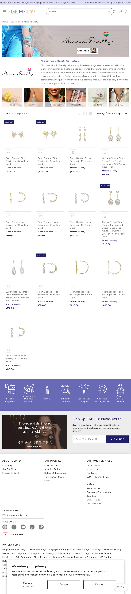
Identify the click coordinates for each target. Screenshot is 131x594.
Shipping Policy (52, 469)
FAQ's (47, 480)
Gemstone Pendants (86, 557)
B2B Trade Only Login (98, 476)
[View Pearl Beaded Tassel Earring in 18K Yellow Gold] (82, 133)
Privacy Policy (51, 465)
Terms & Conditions (54, 476)
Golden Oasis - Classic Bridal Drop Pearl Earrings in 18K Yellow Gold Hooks (114, 162)
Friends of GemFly (11, 473)
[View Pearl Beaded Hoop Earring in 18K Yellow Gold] (17, 197)
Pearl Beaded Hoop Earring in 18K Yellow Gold (17, 225)
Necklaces (55, 104)
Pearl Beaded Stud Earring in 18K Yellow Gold (17, 161)
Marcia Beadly (31, 22)
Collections (16, 22)
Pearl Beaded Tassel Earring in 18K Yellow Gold (81, 161)
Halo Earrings (64, 553)
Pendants (97, 104)
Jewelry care (93, 488)
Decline (99, 584)
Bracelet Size (93, 499)
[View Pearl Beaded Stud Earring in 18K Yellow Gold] (17, 133)
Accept (64, 584)
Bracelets (76, 104)
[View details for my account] (120, 13)
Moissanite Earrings (102, 553)
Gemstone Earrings (12, 553)
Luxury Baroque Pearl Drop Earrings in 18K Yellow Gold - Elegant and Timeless (17, 296)
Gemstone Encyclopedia (99, 492)
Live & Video (17, 534)
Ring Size (91, 496)
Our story (7, 465)
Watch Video (83, 51)
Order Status (93, 465)
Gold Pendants (23, 557)
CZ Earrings (31, 553)
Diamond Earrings (113, 549)
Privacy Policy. (81, 574)
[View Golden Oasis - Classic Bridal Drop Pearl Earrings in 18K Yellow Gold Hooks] (114, 133)
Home (5, 22)
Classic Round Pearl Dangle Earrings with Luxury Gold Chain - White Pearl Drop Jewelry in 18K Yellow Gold (113, 229)
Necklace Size (94, 503)
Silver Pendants (42, 557)
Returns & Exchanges (55, 473)
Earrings (33, 104)
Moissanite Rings (80, 549)
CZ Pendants (106, 557)
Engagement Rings (59, 549)
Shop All (119, 104)
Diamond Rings (18, 549)
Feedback (92, 473)
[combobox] (80, 11)
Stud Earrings (47, 553)
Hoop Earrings (82, 553)
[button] (127, 11)
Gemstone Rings (38, 549)
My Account (93, 469)
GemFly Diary (9, 469)
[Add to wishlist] (27, 124)
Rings (12, 104)
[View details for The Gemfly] (25, 11)
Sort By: (101, 113)
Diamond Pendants (63, 557)
